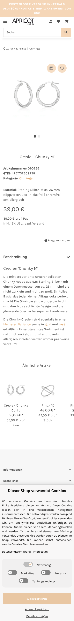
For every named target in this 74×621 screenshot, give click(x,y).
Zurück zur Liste (16, 48)
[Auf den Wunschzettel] (62, 68)
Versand (38, 223)
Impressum (40, 551)
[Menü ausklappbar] (5, 19)
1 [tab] (35, 136)
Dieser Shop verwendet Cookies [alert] (37, 490)
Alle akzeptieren (37, 598)
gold (48, 324)
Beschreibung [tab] (15, 257)
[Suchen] (66, 32)
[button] (50, 21)
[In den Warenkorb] (6, 58)
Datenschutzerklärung (16, 551)
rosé (62, 324)
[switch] (28, 564)
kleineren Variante (17, 324)
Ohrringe (25, 178)
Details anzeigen (37, 616)
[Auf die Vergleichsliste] (51, 68)
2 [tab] (39, 136)
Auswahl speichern (37, 609)
